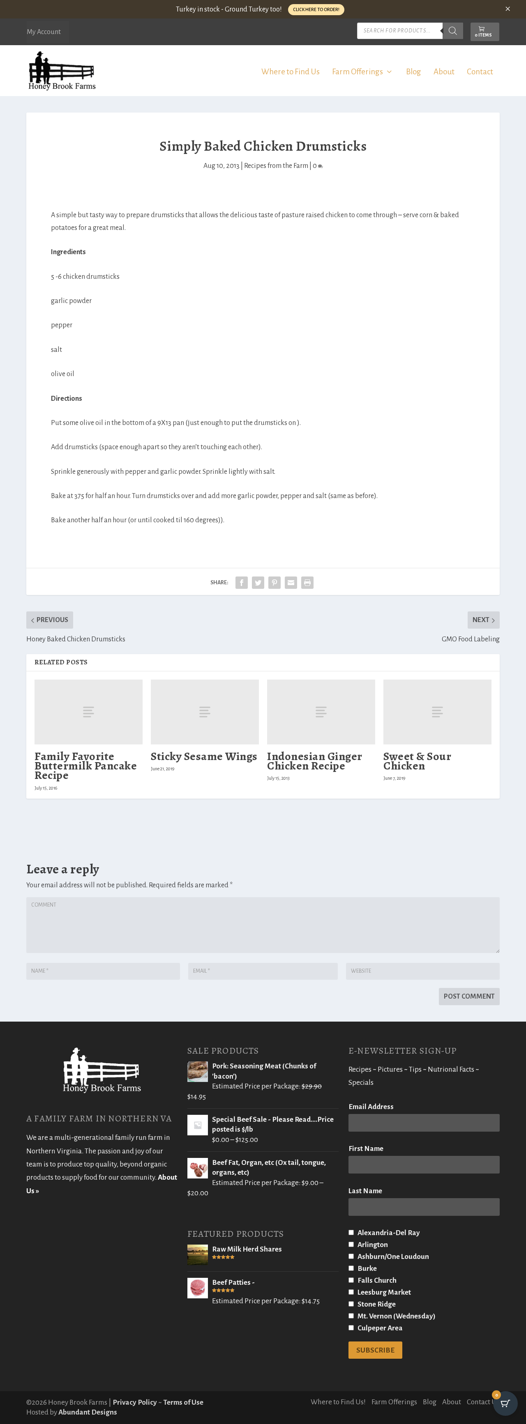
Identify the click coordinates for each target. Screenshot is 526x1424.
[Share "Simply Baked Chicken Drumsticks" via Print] (307, 582)
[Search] (453, 31)
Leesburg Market (383, 1292)
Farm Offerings (357, 72)
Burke (366, 1268)
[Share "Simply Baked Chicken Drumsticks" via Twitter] (258, 582)
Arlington (372, 1245)
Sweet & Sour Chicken (417, 761)
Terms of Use (183, 1402)
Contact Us (483, 1402)
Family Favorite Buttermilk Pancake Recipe (86, 766)
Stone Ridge (376, 1304)
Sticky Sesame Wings (204, 756)
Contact (480, 72)
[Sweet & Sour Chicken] (437, 712)
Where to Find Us (290, 72)
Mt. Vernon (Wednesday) (396, 1316)
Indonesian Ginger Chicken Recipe (314, 761)
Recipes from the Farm (276, 166)
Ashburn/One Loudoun (392, 1257)
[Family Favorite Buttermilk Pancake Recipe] (89, 712)
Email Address (371, 1107)
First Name (365, 1149)
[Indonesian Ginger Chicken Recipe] (321, 712)
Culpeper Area (379, 1328)
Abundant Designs (87, 1412)
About (444, 72)
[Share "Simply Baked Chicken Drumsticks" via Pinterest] (274, 582)
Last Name (365, 1191)
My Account (44, 32)
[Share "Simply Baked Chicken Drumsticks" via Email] (291, 582)
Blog (413, 72)
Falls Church (376, 1280)
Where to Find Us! (338, 1402)
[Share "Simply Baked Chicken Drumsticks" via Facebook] (241, 582)
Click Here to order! (316, 9)
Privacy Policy (135, 1402)
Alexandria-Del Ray (388, 1233)
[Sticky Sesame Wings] (205, 712)
